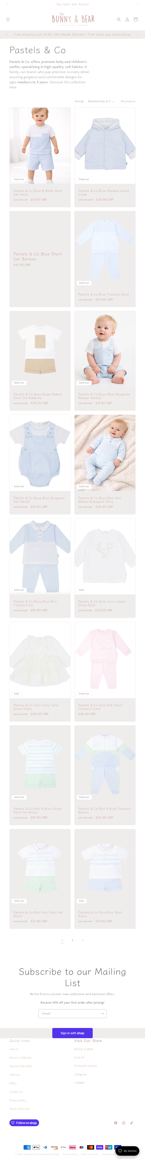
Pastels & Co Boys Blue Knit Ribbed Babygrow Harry (99, 499)
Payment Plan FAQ (20, 1066)
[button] (8, 19)
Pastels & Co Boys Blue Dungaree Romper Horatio (104, 396)
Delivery (14, 1074)
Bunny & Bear (31, 1154)
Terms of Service (19, 1109)
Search (13, 1049)
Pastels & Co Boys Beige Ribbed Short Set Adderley (37, 396)
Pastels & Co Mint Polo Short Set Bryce (38, 914)
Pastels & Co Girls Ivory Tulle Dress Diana (35, 706)
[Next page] (83, 940)
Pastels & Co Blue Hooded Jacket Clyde (103, 192)
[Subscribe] (102, 1013)
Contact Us (16, 1092)
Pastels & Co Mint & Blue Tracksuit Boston (104, 810)
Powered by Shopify (49, 1154)
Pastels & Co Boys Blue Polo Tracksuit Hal (35, 603)
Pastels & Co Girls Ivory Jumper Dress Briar (102, 603)
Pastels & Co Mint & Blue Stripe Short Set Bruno (37, 810)
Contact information (126, 1158)
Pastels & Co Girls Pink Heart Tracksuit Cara (100, 706)
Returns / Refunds (20, 1057)
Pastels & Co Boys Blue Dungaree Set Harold (39, 499)
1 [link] (62, 940)
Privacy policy (70, 1154)
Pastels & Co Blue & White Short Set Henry (37, 192)
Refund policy (109, 1154)
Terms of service (89, 1154)
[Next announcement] (137, 4)
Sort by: (79, 101)
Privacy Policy (17, 1100)
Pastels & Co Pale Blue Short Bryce (100, 914)
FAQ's (13, 1083)
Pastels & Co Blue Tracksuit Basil (103, 294)
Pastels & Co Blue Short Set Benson (37, 256)
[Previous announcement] (7, 4)
